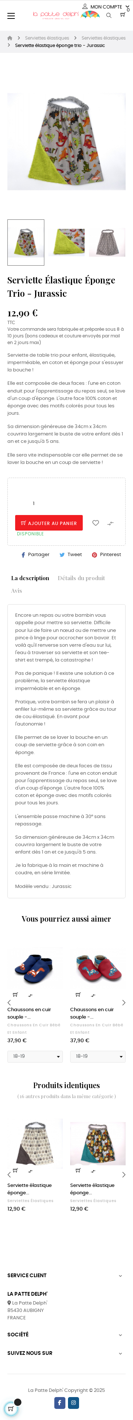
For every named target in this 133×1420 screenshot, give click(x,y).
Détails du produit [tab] (81, 578)
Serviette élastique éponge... (29, 1189)
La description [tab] (30, 578)
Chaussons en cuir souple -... (29, 1013)
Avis (16, 590)
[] (15, 994)
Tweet (75, 554)
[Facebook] (59, 1403)
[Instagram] (73, 1403)
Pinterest (110, 554)
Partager (39, 554)
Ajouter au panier (52, 523)
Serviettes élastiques (30, 1201)
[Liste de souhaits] (95, 523)
